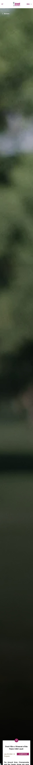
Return (6, 13)
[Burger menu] (2, 4)
